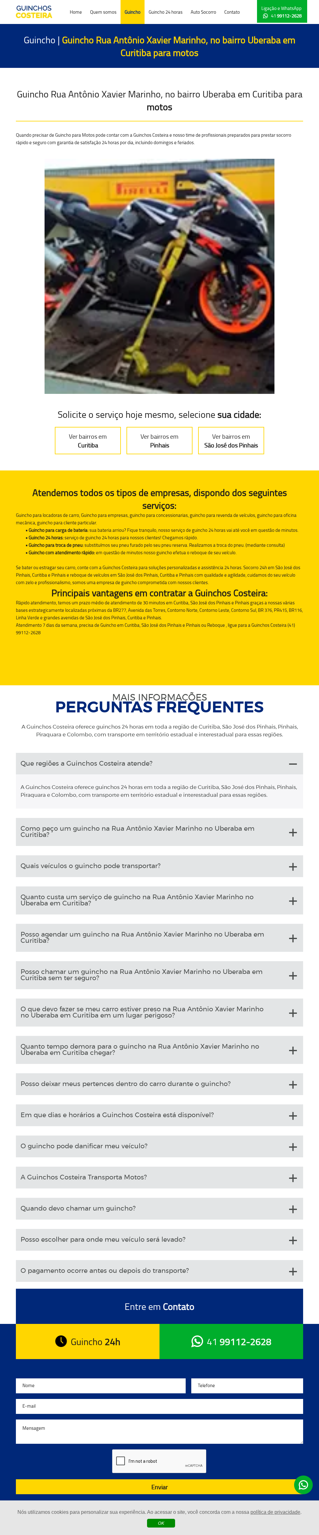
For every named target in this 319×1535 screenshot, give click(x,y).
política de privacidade (275, 1512)
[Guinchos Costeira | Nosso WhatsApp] (303, 1485)
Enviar (159, 1486)
